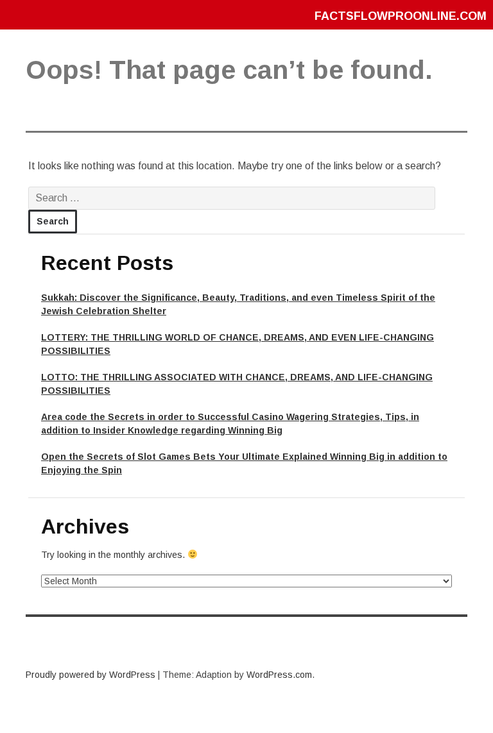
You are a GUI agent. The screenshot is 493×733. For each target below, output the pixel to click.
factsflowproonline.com (401, 16)
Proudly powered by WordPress (90, 675)
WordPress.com (279, 675)
